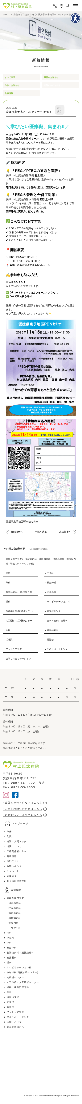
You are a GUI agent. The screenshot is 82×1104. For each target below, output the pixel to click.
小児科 (50, 573)
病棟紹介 (12, 876)
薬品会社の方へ (15, 1027)
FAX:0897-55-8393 (19, 787)
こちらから (21, 748)
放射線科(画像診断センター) (22, 972)
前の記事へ (17, 531)
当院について (14, 846)
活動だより (13, 861)
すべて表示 (10, 77)
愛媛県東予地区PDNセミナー (22, 521)
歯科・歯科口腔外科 (57, 620)
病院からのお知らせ (24, 14)
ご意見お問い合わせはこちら (23, 808)
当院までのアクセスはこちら (23, 802)
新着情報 (12, 856)
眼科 (8, 601)
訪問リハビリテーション (18, 658)
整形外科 (51, 582)
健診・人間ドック (17, 841)
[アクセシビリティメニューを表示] (75, 18)
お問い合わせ (14, 866)
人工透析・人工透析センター (19, 620)
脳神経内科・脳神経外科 (19, 592)
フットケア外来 (14, 649)
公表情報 (9, 93)
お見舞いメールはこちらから (23, 815)
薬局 (8, 630)
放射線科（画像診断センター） (20, 611)
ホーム (6, 14)
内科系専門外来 (15, 898)
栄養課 (9, 639)
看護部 (50, 639)
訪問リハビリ (14, 1022)
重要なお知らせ (51, 77)
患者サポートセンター (58, 649)
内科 (8, 573)
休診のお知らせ (12, 85)
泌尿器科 (51, 592)
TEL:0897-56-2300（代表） (26, 782)
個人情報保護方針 (17, 881)
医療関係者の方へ (17, 851)
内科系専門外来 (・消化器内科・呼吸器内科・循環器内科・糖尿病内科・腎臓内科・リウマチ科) (41, 561)
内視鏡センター (55, 611)
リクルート (13, 871)
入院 (9, 836)
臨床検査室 (52, 630)
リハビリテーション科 (58, 601)
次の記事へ (65, 531)
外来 (9, 831)
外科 (8, 582)
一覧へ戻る (41, 531)
